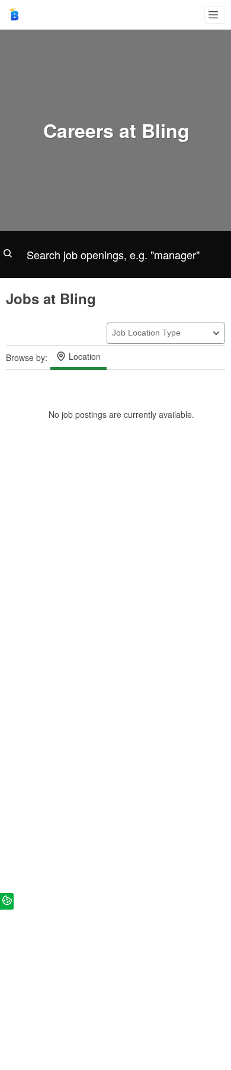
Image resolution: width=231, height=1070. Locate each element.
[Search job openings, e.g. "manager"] (115, 254)
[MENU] (214, 15)
